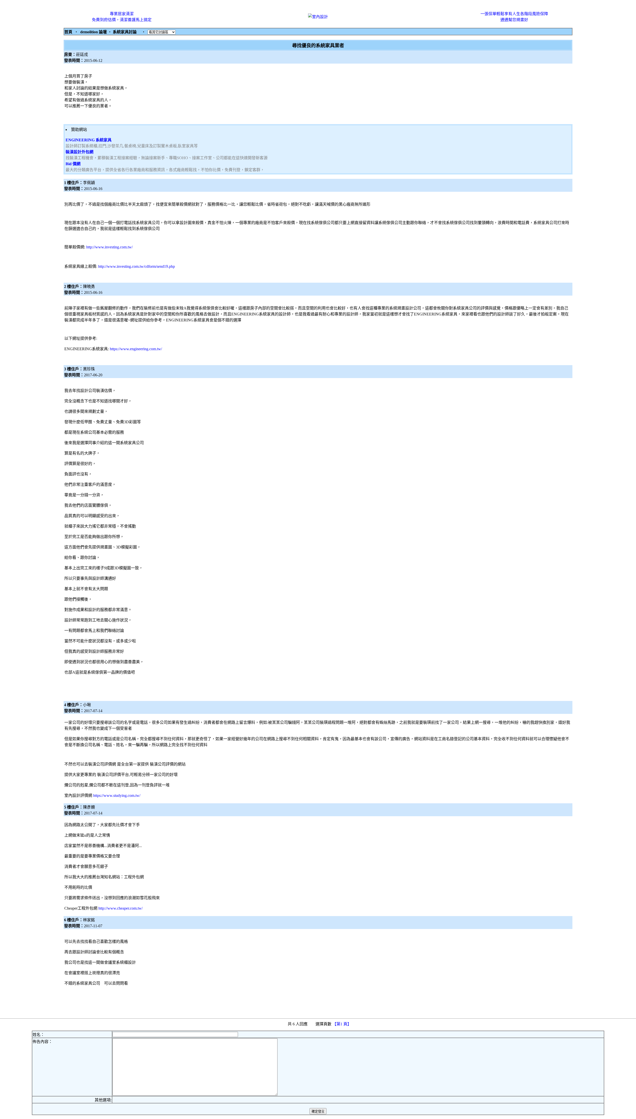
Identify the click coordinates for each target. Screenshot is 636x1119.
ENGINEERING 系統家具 (89, 140)
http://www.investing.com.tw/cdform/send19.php (136, 266)
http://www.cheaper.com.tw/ (120, 908)
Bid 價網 (73, 164)
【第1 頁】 (342, 1024)
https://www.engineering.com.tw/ (136, 349)
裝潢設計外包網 (79, 152)
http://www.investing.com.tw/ (109, 247)
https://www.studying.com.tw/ (116, 795)
